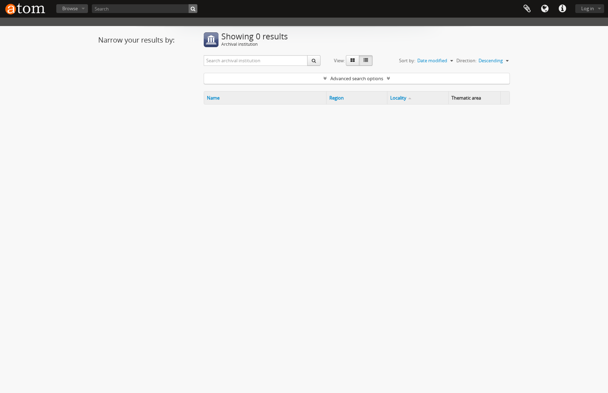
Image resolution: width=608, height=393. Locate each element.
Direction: (466, 60)
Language (544, 9)
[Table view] (366, 60)
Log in (587, 8)
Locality (398, 98)
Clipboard (527, 9)
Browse (70, 8)
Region (336, 98)
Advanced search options (356, 78)
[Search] (193, 8)
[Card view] (352, 60)
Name (213, 98)
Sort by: (407, 60)
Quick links (562, 9)
